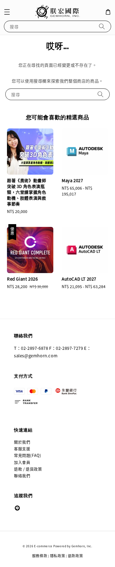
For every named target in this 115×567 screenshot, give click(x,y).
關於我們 (22, 442)
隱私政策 (57, 555)
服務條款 (39, 555)
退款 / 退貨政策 (28, 469)
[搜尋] (102, 26)
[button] (7, 12)
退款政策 (75, 555)
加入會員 (22, 462)
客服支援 (22, 448)
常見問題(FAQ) (27, 455)
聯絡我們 (22, 475)
